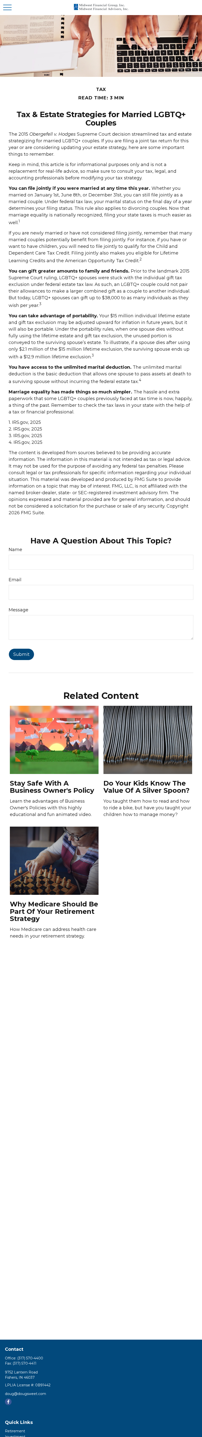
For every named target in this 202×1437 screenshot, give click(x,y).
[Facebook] (8, 1401)
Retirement (15, 1431)
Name (15, 549)
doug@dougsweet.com (25, 1394)
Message (18, 610)
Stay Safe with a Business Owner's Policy (52, 787)
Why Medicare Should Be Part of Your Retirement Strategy (54, 911)
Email (15, 579)
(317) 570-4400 (30, 1358)
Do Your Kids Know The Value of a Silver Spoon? (146, 787)
